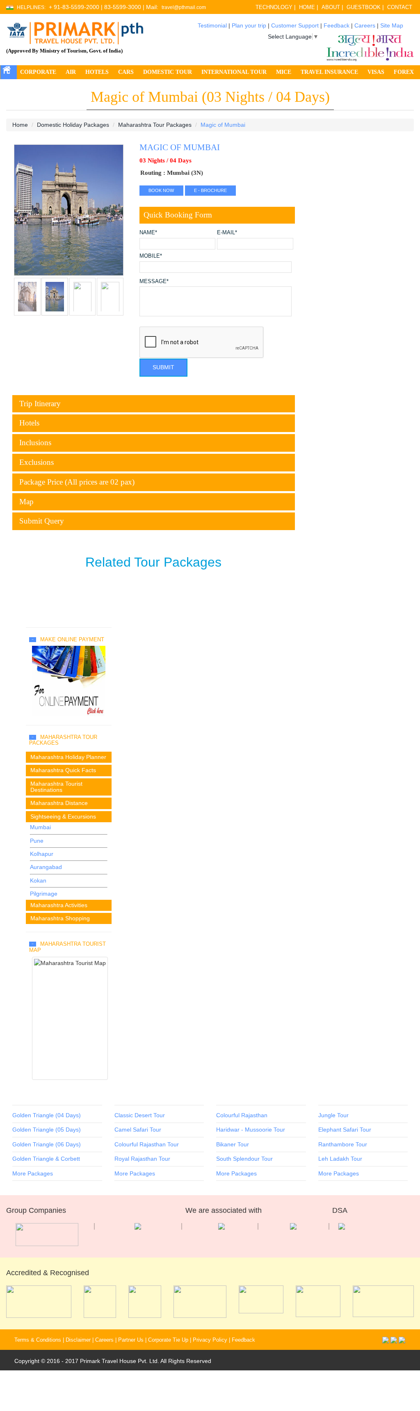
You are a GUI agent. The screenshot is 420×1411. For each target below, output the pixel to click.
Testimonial (212, 25)
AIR (71, 72)
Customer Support (295, 25)
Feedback (336, 25)
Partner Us (131, 1340)
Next (22, 214)
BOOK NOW (161, 190)
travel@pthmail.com (184, 7)
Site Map (391, 25)
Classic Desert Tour (139, 1115)
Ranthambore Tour (342, 1144)
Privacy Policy (210, 1340)
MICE (283, 72)
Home (20, 124)
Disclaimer (78, 1340)
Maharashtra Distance (59, 803)
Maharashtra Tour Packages (155, 124)
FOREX (404, 72)
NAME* (148, 233)
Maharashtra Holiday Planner (68, 757)
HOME (307, 7)
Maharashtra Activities (58, 905)
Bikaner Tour (232, 1144)
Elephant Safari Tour (344, 1129)
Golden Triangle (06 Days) (46, 1144)
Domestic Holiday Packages (73, 124)
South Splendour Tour (244, 1158)
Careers (364, 25)
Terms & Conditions (37, 1340)
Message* (154, 281)
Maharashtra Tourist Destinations (56, 786)
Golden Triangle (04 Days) (46, 1115)
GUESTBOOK (364, 7)
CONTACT (399, 7)
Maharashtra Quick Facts (63, 770)
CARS (126, 72)
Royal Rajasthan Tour (142, 1158)
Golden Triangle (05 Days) (46, 1129)
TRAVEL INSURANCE (329, 72)
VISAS (376, 72)
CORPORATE (38, 72)
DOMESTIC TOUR (167, 72)
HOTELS (97, 72)
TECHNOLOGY (274, 7)
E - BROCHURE (210, 190)
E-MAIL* (227, 233)
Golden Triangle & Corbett (46, 1158)
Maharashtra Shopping (60, 918)
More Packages (32, 1173)
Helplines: (31, 7)
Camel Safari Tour (137, 1129)
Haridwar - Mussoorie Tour (250, 1129)
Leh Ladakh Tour (340, 1158)
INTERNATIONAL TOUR (234, 72)
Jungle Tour (333, 1115)
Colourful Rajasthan (241, 1115)
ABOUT (331, 7)
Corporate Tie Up (168, 1340)
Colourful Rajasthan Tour (146, 1144)
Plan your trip (249, 25)
